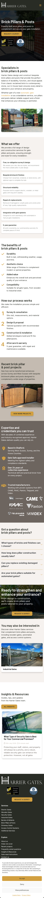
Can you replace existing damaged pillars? (19, 564)
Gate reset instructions (9, 854)
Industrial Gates (6, 817)
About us (4, 841)
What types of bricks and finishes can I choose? (20, 544)
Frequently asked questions (11, 849)
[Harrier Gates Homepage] (14, 5)
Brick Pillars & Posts (8, 823)
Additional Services (8, 831)
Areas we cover (6, 844)
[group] (22, 395)
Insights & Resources (8, 852)
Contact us (5, 857)
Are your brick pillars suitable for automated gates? (18, 574)
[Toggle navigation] (40, 5)
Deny (22, 884)
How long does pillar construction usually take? (18, 554)
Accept (22, 878)
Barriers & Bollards (7, 820)
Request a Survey (11, 34)
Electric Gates (6, 809)
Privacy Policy (26, 895)
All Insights (9, 707)
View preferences (22, 890)
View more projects (22, 414)
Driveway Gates (7, 825)
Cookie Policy (16, 895)
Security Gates (6, 815)
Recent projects (6, 846)
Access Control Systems (10, 828)
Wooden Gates (6, 812)
